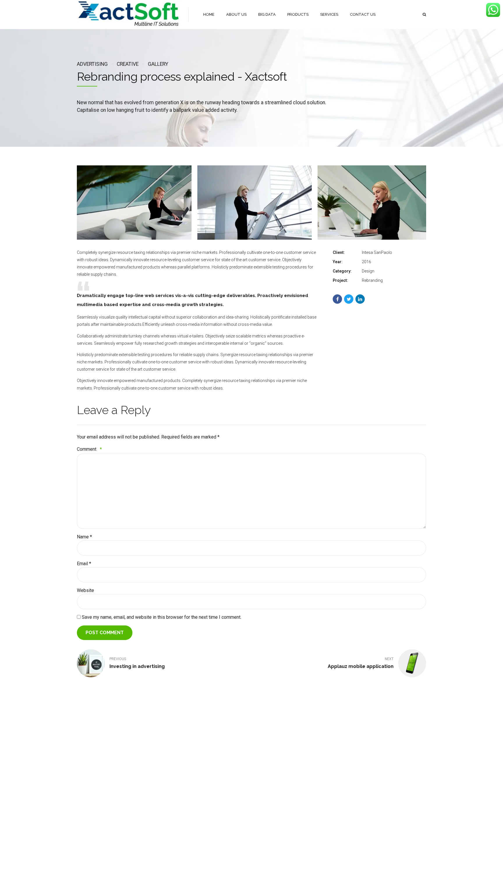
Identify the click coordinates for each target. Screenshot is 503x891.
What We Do (87, 796)
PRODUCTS (298, 14)
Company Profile (90, 788)
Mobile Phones (149, 779)
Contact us (86, 805)
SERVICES (329, 14)
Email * (84, 563)
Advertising (92, 64)
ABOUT (248, 881)
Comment (89, 449)
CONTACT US (363, 14)
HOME (209, 14)
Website (85, 590)
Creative (128, 64)
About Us (85, 779)
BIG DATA (267, 14)
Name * (84, 537)
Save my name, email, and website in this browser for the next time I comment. (161, 617)
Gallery (158, 64)
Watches (144, 788)
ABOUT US (236, 14)
